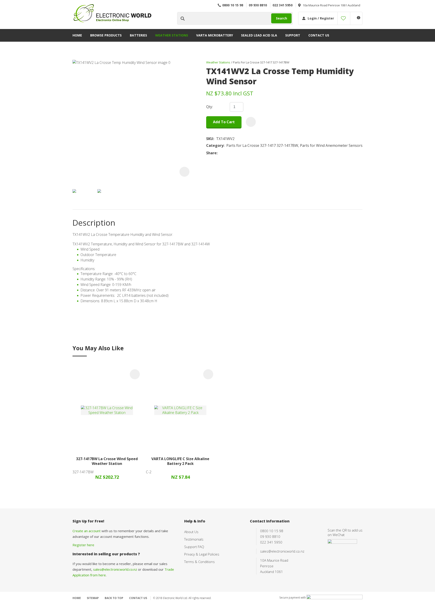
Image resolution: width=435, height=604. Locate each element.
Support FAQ (194, 546)
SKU (209, 138)
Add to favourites (135, 374)
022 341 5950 (282, 5)
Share (211, 153)
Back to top (114, 598)
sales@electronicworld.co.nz (115, 569)
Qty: (209, 106)
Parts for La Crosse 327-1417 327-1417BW (261, 62)
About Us (191, 531)
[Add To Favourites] (251, 122)
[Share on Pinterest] (240, 153)
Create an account (86, 531)
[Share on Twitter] (226, 153)
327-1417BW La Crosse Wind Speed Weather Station (107, 461)
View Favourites (343, 18)
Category (214, 145)
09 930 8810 (258, 5)
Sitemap (93, 598)
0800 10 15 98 (232, 5)
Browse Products (106, 35)
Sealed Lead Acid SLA (259, 35)
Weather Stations (171, 35)
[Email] (233, 153)
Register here (83, 545)
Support (292, 35)
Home (77, 35)
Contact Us (318, 35)
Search (281, 18)
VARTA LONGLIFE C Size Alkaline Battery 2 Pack (180, 461)
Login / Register (321, 18)
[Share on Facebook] (220, 152)
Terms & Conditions (199, 561)
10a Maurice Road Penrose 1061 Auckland (331, 5)
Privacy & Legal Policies (201, 554)
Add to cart (224, 121)
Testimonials (193, 539)
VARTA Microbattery (214, 35)
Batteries (138, 35)
